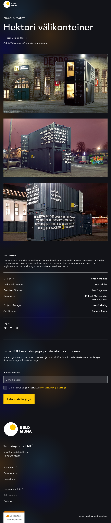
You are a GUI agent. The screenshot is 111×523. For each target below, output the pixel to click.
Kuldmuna (9, 495)
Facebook (8, 473)
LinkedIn (8, 479)
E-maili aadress (11, 372)
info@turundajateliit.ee (16, 452)
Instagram (8, 467)
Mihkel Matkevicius (96, 296)
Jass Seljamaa (99, 290)
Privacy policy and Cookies (93, 515)
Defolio (7, 501)
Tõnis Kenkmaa (99, 278)
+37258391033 (12, 456)
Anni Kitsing (100, 305)
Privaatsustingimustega (53, 387)
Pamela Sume (100, 311)
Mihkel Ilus (101, 284)
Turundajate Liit (12, 489)
